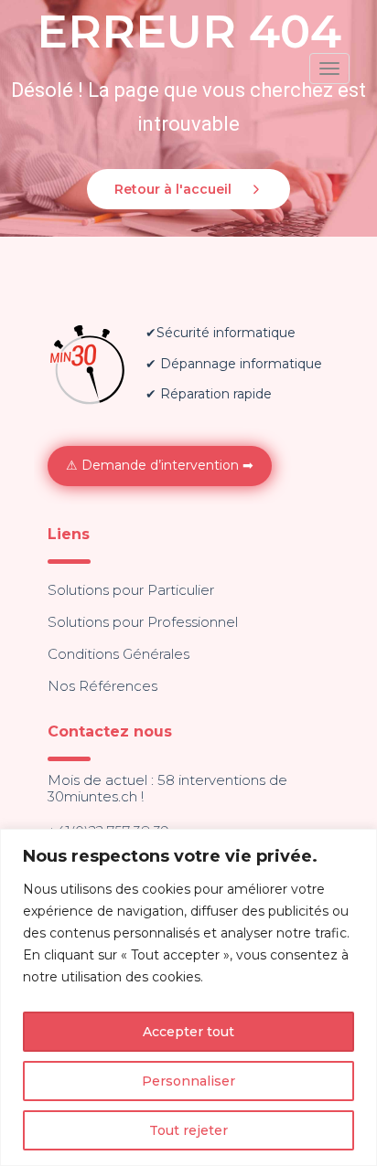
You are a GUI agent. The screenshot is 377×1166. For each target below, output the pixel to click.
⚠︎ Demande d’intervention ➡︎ (159, 465)
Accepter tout (188, 1031)
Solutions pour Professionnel (143, 622)
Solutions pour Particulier (131, 590)
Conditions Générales (118, 653)
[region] (188, 997)
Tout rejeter (188, 1130)
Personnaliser (188, 1081)
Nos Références (102, 685)
